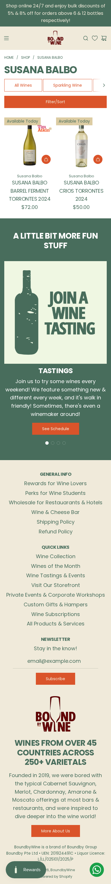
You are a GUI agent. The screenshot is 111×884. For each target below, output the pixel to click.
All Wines (23, 85)
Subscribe (55, 679)
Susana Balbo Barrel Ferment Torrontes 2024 (29, 191)
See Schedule (55, 429)
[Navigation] (6, 38)
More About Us (55, 831)
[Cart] (104, 38)
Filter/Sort (55, 102)
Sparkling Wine (67, 85)
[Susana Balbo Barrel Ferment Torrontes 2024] (29, 142)
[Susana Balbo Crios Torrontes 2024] (81, 142)
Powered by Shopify (55, 876)
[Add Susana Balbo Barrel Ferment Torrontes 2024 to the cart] (46, 159)
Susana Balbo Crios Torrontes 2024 (81, 191)
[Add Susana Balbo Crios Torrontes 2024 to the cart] (97, 159)
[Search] (85, 38)
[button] (104, 85)
